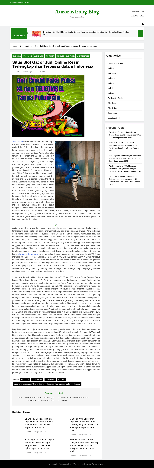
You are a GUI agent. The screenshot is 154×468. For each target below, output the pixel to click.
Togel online (112, 113)
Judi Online (17, 141)
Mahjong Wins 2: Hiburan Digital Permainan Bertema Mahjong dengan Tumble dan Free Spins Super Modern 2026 (84, 425)
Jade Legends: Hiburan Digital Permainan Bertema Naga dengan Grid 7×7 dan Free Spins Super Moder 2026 (125, 158)
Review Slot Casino (115, 98)
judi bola (17, 56)
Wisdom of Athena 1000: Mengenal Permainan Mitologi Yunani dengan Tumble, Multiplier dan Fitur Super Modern (84, 445)
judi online (38, 56)
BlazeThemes (99, 464)
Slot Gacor (112, 103)
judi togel (70, 56)
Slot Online (112, 108)
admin (16, 72)
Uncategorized (83, 56)
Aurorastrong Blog (77, 12)
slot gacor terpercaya (28, 254)
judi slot (60, 56)
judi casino (27, 56)
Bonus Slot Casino (115, 63)
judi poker (50, 56)
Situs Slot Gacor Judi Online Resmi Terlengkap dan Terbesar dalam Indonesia (47, 384)
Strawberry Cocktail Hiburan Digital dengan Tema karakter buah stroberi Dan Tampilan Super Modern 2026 (86, 33)
